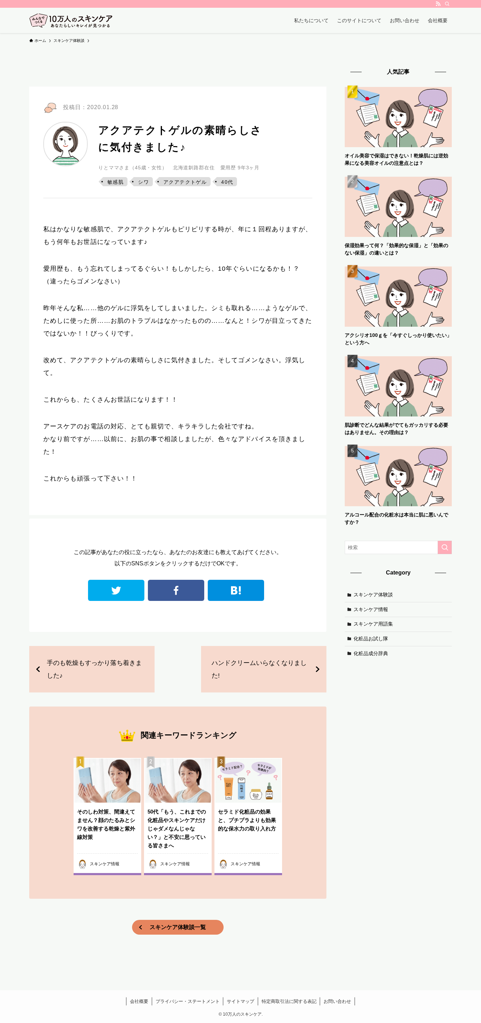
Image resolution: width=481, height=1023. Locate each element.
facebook (176, 590)
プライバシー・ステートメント (188, 1001)
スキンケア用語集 (373, 624)
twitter (116, 590)
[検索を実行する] (445, 547)
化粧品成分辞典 (371, 653)
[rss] (438, 4)
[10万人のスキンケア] (71, 20)
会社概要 (139, 1001)
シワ (143, 182)
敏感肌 (115, 182)
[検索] (447, 4)
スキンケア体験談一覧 (178, 927)
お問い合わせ (337, 1001)
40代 (227, 182)
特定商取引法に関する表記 (289, 1001)
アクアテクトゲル (185, 182)
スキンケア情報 (371, 609)
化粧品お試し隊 (371, 638)
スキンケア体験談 (373, 594)
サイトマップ (240, 1001)
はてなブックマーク (236, 590)
